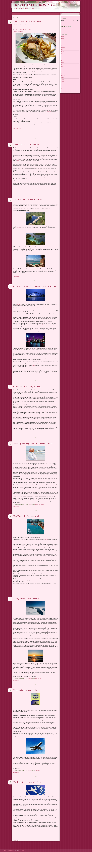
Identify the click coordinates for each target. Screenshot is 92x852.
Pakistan (62, 68)
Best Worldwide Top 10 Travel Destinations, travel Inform (24, 24)
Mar (10, 21)
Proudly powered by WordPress (9, 850)
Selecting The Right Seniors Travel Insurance (33, 443)
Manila (62, 64)
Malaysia (62, 58)
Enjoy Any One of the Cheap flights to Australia (34, 286)
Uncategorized (63, 86)
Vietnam (62, 88)
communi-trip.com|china (18, 31)
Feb (10, 286)
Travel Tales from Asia (34, 5)
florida (36, 678)
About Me (18, 13)
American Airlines (41, 324)
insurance (36, 504)
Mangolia (62, 62)
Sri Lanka (62, 77)
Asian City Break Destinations (26, 144)
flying (38, 770)
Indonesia (46, 250)
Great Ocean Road (27, 543)
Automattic (22, 850)
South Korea (63, 75)
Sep (10, 598)
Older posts (15, 840)
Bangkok (62, 38)
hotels (36, 274)
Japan (62, 53)
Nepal (62, 66)
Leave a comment (16, 134)
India (62, 49)
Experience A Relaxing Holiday (27, 386)
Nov (10, 386)
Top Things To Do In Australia (26, 516)
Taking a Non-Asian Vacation (26, 598)
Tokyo (18, 160)
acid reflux (53, 106)
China (62, 45)
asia (34, 274)
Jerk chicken (49, 111)
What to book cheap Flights (25, 690)
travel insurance (41, 504)
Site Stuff (62, 73)
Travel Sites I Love (25, 13)
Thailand (62, 81)
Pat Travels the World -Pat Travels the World (22, 29)
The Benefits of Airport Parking (27, 782)
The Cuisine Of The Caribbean (27, 21)
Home (14, 13)
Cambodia (18, 227)
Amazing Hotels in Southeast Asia (28, 199)
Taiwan (62, 79)
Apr (10, 144)
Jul (10, 782)
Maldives (62, 60)
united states (39, 678)
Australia (18, 304)
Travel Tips (28, 274)
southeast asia (39, 274)
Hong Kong (63, 47)
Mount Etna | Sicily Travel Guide (20, 27)
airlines (36, 770)
